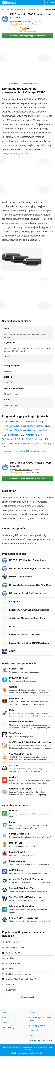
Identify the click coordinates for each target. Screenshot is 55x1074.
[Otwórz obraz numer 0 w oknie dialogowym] (22, 259)
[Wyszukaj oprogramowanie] (47, 2)
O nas (4, 1013)
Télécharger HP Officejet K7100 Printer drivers (23, 439)
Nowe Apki (33, 1030)
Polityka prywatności (38, 1025)
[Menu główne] (52, 2)
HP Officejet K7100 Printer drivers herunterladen (24, 426)
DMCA (32, 1035)
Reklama (6, 1022)
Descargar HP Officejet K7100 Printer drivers (22, 451)
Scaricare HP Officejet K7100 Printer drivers (22, 421)
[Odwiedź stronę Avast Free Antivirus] (27, 29)
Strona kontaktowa (12, 543)
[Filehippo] (9, 2)
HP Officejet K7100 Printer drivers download (22, 430)
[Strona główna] (3, 9)
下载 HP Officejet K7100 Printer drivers (19, 435)
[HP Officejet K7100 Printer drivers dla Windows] (5, 19)
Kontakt (5, 1018)
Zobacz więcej (27, 997)
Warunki (32, 1013)
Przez (21, 21)
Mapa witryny (8, 1027)
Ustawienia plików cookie (40, 1040)
